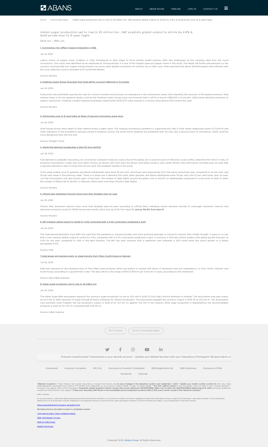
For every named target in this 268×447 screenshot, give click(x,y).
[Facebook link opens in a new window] (120, 350)
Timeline (176, 9)
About (139, 9)
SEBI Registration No (162, 368)
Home (43, 20)
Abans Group (132, 440)
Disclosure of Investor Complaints (127, 368)
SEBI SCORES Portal (46, 422)
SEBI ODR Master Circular (48, 418)
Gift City (97, 368)
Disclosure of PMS (212, 368)
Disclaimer (126, 374)
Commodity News (59, 20)
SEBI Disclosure (188, 368)
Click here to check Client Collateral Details (56, 414)
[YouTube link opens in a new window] (147, 350)
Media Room (157, 9)
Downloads (52, 368)
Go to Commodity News (145, 330)
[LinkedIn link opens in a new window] (161, 350)
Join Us (192, 9)
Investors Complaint (75, 368)
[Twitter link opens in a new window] (107, 350)
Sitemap (142, 374)
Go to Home (115, 330)
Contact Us (210, 9)
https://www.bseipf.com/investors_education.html (58, 405)
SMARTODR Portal (45, 426)
